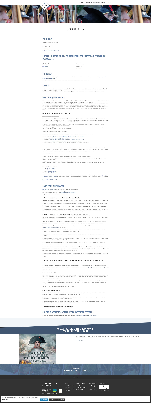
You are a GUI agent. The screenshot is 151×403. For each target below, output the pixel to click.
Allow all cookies (44, 399)
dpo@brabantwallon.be (62, 194)
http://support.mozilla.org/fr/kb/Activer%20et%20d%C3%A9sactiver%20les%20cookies (66, 141)
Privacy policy (5, 399)
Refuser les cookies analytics (51, 179)
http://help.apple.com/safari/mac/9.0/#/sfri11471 (59, 138)
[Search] (111, 3)
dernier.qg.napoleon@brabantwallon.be (50, 50)
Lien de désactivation (52, 166)
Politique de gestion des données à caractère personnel (63, 211)
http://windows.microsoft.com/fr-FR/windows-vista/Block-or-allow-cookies (68, 136)
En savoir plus (80, 340)
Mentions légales (76, 377)
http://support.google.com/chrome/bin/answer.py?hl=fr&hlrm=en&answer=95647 (67, 139)
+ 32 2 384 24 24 (46, 49)
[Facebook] (91, 386)
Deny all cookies (61, 399)
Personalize (52, 399)
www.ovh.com (78, 68)
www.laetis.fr (45, 66)
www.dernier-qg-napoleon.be (48, 189)
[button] (75, 371)
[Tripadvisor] (94, 386)
